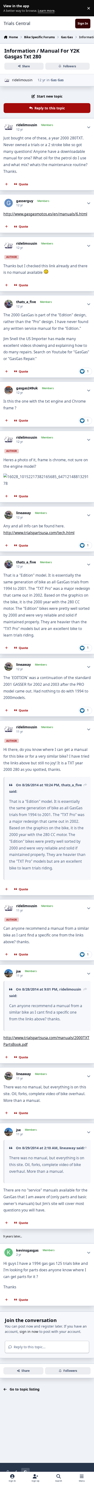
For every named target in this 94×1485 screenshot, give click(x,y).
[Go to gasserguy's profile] (8, 203)
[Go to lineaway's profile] (8, 515)
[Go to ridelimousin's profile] (6, 80)
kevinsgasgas (27, 1250)
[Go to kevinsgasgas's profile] (8, 1252)
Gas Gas (57, 80)
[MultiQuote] (6, 184)
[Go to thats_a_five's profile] (8, 304)
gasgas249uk (27, 388)
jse (18, 971)
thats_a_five (26, 302)
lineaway (23, 513)
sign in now (29, 1331)
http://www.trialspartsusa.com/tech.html (38, 532)
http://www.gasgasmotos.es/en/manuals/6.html (45, 214)
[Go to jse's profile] (8, 973)
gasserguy (24, 201)
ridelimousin (22, 80)
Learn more (9, 8)
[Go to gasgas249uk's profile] (8, 390)
